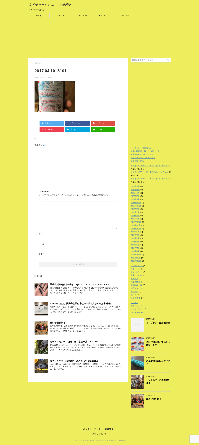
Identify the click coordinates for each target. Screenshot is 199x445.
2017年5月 (135, 245)
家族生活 (134, 278)
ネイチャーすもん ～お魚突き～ (52, 4)
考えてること (104, 15)
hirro (45, 145)
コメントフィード (138, 309)
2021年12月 (136, 202)
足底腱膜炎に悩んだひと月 (142, 154)
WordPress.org (137, 312)
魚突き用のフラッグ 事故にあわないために (150, 165)
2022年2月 (135, 196)
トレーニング (60, 15)
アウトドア (135, 269)
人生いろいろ (82, 15)
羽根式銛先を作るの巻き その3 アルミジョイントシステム (80, 284)
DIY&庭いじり (137, 265)
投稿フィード (136, 306)
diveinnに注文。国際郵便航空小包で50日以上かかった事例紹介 (81, 303)
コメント (43, 200)
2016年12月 (136, 254)
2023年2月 (135, 186)
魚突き (38, 15)
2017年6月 (135, 241)
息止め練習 (135, 282)
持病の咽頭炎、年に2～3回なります (146, 151)
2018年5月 (135, 212)
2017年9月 (135, 232)
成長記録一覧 (136, 285)
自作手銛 (134, 291)
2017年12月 (136, 222)
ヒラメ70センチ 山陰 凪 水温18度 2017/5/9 (74, 341)
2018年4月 (135, 215)
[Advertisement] (81, 39)
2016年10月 (136, 261)
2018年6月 (135, 209)
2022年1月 (135, 199)
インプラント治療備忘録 (141, 148)
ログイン (134, 303)
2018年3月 (135, 219)
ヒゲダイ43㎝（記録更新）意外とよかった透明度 (74, 361)
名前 (40, 234)
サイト (41, 254)
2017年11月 (136, 225)
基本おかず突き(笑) (99, 434)
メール (41, 244)
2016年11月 (136, 258)
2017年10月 (136, 228)
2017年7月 (135, 238)
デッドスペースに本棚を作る (143, 158)
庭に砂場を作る (57, 322)
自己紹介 (125, 15)
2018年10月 (136, 206)
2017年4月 (135, 248)
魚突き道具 (135, 298)
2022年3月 (135, 193)
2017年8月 (135, 235)
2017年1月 (135, 251)
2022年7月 (135, 189)
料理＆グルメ (136, 288)
